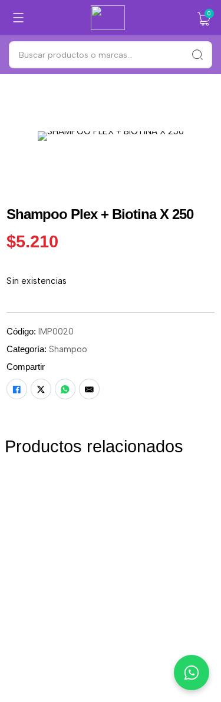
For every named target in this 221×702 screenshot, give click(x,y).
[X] (41, 389)
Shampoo (68, 349)
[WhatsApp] (65, 389)
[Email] (89, 389)
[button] (204, 18)
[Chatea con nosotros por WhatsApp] (191, 672)
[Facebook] (16, 389)
